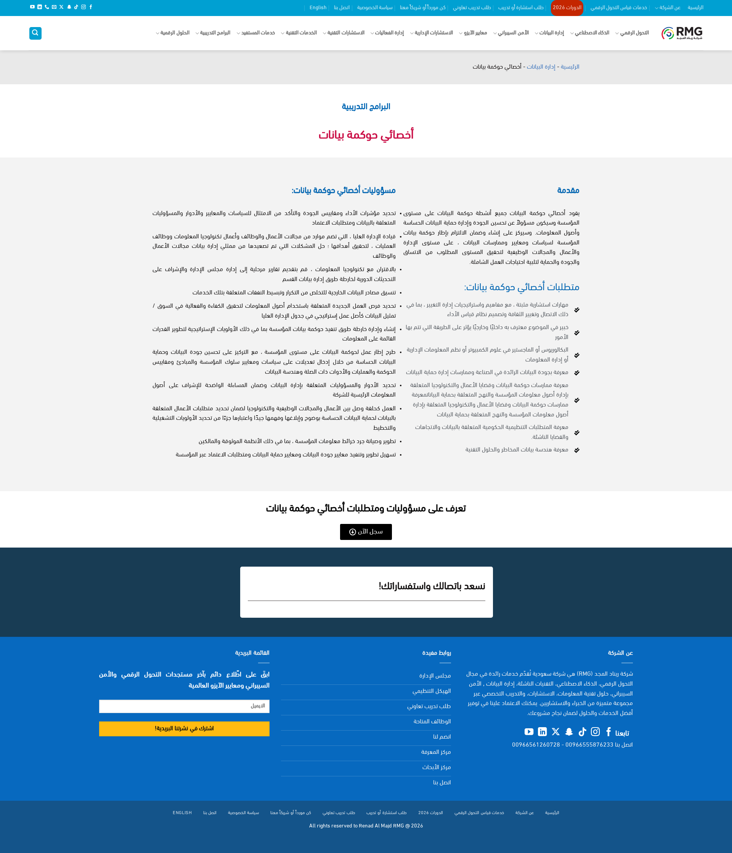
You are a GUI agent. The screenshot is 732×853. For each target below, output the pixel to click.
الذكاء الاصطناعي (592, 33)
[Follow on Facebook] (90, 7)
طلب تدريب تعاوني (472, 8)
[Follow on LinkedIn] (39, 7)
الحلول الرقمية (175, 33)
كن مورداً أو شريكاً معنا (423, 8)
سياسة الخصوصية (375, 8)
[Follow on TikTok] (76, 7)
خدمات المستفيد (258, 33)
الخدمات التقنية (301, 33)
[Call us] (47, 7)
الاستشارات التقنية (345, 33)
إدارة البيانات (551, 33)
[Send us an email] (54, 7)
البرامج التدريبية (215, 33)
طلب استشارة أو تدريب (521, 8)
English (318, 8)
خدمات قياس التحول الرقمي (619, 8)
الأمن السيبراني (513, 33)
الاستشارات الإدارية (434, 33)
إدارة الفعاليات (389, 33)
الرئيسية (695, 8)
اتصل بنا (342, 8)
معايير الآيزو (475, 33)
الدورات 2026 (567, 8)
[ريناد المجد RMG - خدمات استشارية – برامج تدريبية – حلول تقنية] (681, 33)
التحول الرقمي (634, 33)
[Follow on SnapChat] (69, 7)
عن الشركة (670, 8)
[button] (35, 33)
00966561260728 (536, 745)
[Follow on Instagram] (83, 7)
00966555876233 (589, 745)
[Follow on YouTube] (32, 7)
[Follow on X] (61, 7)
